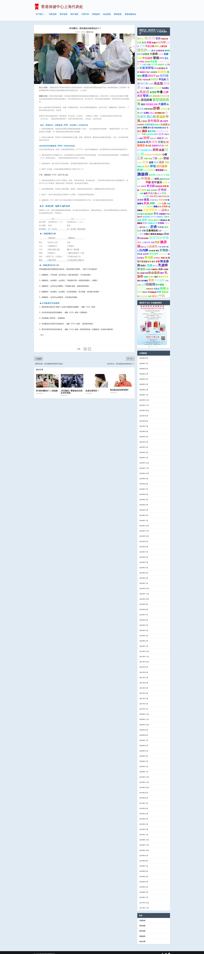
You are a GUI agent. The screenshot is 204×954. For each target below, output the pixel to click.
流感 (149, 265)
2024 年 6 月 (143, 494)
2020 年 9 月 (143, 730)
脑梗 (156, 162)
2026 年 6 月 (143, 369)
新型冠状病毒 (159, 237)
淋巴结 (142, 227)
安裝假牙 (149, 206)
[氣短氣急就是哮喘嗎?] (121, 380)
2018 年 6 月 (143, 871)
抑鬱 (141, 193)
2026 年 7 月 (143, 363)
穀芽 (156, 277)
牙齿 (159, 210)
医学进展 (63, 14)
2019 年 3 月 (143, 824)
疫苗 (145, 75)
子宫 (159, 247)
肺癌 (146, 138)
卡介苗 (154, 64)
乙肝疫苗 (145, 54)
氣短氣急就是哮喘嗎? (119, 389)
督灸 (166, 58)
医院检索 (118, 14)
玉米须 (147, 61)
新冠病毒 (146, 100)
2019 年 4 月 (143, 819)
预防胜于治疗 (145, 72)
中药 (166, 145)
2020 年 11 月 (144, 719)
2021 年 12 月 (144, 651)
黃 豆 (153, 50)
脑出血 (155, 265)
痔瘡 (139, 166)
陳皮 (147, 88)
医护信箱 (74, 14)
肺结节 (152, 75)
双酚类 (157, 288)
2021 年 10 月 (144, 662)
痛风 (148, 142)
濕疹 (144, 131)
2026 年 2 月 (143, 390)
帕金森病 (154, 273)
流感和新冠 (149, 124)
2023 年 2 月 (143, 578)
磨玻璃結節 (148, 214)
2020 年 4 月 (143, 756)
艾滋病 (142, 190)
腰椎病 (153, 234)
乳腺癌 (163, 265)
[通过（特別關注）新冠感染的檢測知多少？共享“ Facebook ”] (85, 349)
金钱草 (146, 253)
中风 (162, 295)
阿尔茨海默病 (149, 170)
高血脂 (153, 61)
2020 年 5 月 (143, 751)
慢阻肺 (142, 50)
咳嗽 (165, 186)
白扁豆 (144, 64)
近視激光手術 (160, 175)
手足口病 (149, 46)
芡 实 (156, 68)
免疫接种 (163, 109)
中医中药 (85, 14)
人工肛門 (146, 196)
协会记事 (142, 941)
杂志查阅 (107, 14)
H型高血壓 (146, 79)
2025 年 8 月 (143, 421)
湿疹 (161, 162)
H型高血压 (163, 220)
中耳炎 (145, 178)
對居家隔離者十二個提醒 (47, 390)
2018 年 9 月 (143, 856)
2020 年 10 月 (144, 725)
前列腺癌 (161, 166)
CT (138, 150)
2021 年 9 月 (143, 667)
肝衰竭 (161, 223)
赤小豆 (151, 127)
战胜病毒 (149, 134)
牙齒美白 (154, 269)
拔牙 (149, 50)
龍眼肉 (144, 292)
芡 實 (165, 200)
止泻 (143, 284)
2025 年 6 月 (143, 431)
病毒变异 (149, 289)
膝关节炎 (152, 131)
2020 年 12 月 (144, 714)
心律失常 (146, 242)
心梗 (164, 154)
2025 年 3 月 (143, 447)
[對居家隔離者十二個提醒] (47, 381)
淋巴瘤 (144, 83)
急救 (151, 162)
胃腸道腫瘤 (163, 254)
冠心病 (151, 116)
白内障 (143, 250)
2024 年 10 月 (144, 473)
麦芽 (148, 190)
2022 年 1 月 (143, 646)
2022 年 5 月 (143, 625)
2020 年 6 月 (143, 745)
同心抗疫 (158, 88)
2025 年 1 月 (143, 458)
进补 (141, 234)
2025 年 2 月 (143, 452)
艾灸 (142, 108)
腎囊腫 (151, 84)
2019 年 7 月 (143, 803)
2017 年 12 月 (144, 903)
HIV (166, 138)
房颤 (144, 230)
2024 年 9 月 (143, 479)
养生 (156, 213)
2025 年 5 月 (143, 437)
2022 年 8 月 (143, 609)
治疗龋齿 (144, 280)
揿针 (162, 273)
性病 (164, 193)
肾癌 (144, 220)
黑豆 (156, 196)
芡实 (145, 223)
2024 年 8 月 (143, 484)
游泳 (143, 104)
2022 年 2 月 (143, 641)
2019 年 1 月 (143, 835)
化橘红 (147, 112)
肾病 (156, 58)
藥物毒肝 (158, 154)
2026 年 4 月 (143, 379)
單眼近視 (164, 258)
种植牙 (156, 134)
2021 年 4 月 (143, 693)
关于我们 (39, 14)
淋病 (145, 127)
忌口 (152, 112)
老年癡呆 (156, 182)
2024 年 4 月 (143, 505)
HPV (162, 58)
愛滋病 (160, 116)
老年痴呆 (153, 121)
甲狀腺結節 (152, 292)
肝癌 (156, 108)
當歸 (151, 88)
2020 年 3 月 (143, 761)
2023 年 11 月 (144, 531)
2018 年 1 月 (143, 897)
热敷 (165, 182)
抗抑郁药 (154, 190)
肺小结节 (164, 121)
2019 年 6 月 (143, 808)
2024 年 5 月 (143, 499)
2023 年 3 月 (143, 573)
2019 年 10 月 (144, 787)
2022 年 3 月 (143, 636)
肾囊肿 (146, 277)
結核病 (162, 72)
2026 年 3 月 (143, 384)
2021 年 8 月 (143, 672)
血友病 (152, 174)
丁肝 (155, 158)
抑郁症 (154, 79)
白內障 (161, 42)
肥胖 (159, 291)
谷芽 (160, 231)
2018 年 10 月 (144, 850)
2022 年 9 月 (143, 604)
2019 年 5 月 (143, 814)
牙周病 (162, 190)
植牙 (152, 179)
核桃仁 (144, 265)
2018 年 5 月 (143, 876)
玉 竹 (161, 134)
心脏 (164, 203)
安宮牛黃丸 (141, 206)
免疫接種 (151, 250)
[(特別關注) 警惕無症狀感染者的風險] (72, 381)
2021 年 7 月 (143, 678)
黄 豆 (159, 193)
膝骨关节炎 (163, 276)
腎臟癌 (154, 42)
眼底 (147, 166)
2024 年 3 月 (143, 510)
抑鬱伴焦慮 (148, 158)
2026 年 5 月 (143, 374)
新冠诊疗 (153, 138)
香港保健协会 (130, 14)
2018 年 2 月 (143, 892)
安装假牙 (161, 64)
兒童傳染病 (152, 230)
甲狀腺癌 (147, 58)
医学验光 (161, 68)
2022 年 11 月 (144, 594)
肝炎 (146, 162)
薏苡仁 (155, 296)
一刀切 (158, 203)
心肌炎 (144, 121)
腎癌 (158, 38)
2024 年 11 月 (144, 468)
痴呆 (143, 87)
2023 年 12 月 (144, 526)
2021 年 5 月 (143, 688)
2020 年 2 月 (143, 766)
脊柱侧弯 (154, 253)
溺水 (139, 242)
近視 (149, 64)
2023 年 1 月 (143, 583)
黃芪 (150, 96)
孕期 (149, 42)
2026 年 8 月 (143, 358)
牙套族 (148, 269)
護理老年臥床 (164, 179)
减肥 (146, 193)
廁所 (142, 166)
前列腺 (164, 75)
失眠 (139, 58)
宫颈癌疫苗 (154, 200)
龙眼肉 (139, 162)
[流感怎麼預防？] (96, 381)
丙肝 (157, 242)
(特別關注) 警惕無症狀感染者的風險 (71, 391)
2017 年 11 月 (144, 908)
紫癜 (166, 54)
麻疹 (141, 138)
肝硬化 (162, 142)
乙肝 (140, 158)
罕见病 (162, 79)
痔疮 (151, 196)
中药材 (160, 227)
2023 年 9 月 (143, 541)
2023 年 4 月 (143, 568)
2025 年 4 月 (143, 442)
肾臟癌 (151, 277)
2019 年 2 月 (143, 829)
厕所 (150, 296)
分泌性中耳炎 (163, 61)
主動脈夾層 (143, 273)
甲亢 (139, 64)
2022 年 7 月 (143, 615)
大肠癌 (154, 54)
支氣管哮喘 (146, 68)
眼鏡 (165, 170)
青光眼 (148, 145)
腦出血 (143, 247)
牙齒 (168, 203)
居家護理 (153, 72)
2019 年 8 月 (143, 798)
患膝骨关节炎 (158, 145)
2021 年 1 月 (143, 709)
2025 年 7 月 (143, 426)
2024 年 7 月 (143, 489)
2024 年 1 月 (143, 520)
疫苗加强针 (143, 296)
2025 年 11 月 (144, 405)
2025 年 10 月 (144, 410)
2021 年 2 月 (143, 704)
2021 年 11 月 (144, 657)
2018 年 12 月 (144, 840)
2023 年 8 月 (143, 547)
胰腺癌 (142, 174)
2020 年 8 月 (143, 735)
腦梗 (141, 113)
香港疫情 (141, 142)
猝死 (157, 178)
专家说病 (53, 14)
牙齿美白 (157, 258)
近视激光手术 (152, 223)
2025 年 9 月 (143, 416)
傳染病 (143, 186)
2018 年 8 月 (143, 861)
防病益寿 (96, 14)
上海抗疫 (163, 46)
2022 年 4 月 (143, 630)
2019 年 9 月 (143, 793)
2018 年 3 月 (143, 887)
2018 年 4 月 (143, 882)
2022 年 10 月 (144, 599)
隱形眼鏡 (160, 170)
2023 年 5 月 (143, 562)
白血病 (164, 124)
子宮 (152, 242)
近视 (142, 46)
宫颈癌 (165, 206)
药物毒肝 (162, 214)
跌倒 (140, 170)
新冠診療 (158, 186)
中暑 (160, 92)
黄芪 (157, 250)
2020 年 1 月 (143, 772)
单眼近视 (164, 39)
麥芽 (149, 261)
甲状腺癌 (159, 280)
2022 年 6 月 (143, 620)
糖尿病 (149, 38)
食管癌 (153, 92)
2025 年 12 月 (144, 400)
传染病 (160, 54)
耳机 (144, 134)
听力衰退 (160, 284)
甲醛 (148, 182)
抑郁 (152, 203)
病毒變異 (140, 124)
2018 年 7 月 (143, 866)
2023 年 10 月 (144, 536)
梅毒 (155, 142)
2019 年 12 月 (144, 777)
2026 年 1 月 (143, 395)
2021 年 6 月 (143, 683)
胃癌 (151, 280)
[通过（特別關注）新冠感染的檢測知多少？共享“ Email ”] (89, 349)
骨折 (148, 227)
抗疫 (160, 269)
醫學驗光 (160, 234)
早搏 (161, 199)
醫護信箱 (89, 32)
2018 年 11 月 (144, 845)
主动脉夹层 (160, 50)
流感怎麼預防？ (92, 390)
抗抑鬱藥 (140, 61)
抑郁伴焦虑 (148, 109)
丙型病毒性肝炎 (160, 128)
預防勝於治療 (151, 104)
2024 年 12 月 (144, 463)
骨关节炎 (141, 182)
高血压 (144, 91)
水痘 (167, 162)
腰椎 (157, 46)
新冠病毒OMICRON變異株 (153, 217)
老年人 (140, 38)
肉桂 (139, 79)
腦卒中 (156, 220)
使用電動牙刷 (159, 113)
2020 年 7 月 (143, 740)
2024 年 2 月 (143, 515)
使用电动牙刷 (149, 154)
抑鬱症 (147, 234)
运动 (164, 210)
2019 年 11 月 (144, 782)
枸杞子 (160, 138)
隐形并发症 (162, 196)
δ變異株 (150, 220)
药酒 (139, 42)
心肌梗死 (152, 246)
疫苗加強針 (144, 238)
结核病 (150, 284)
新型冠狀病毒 (153, 101)
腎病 (146, 95)
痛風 (146, 199)
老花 (144, 42)
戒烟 (155, 206)
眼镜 (159, 206)
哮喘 (153, 166)
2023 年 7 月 (143, 552)
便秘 (166, 158)
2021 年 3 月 (143, 698)
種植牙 (157, 124)
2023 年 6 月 (143, 557)
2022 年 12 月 (144, 588)
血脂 (161, 150)
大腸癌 (162, 104)
